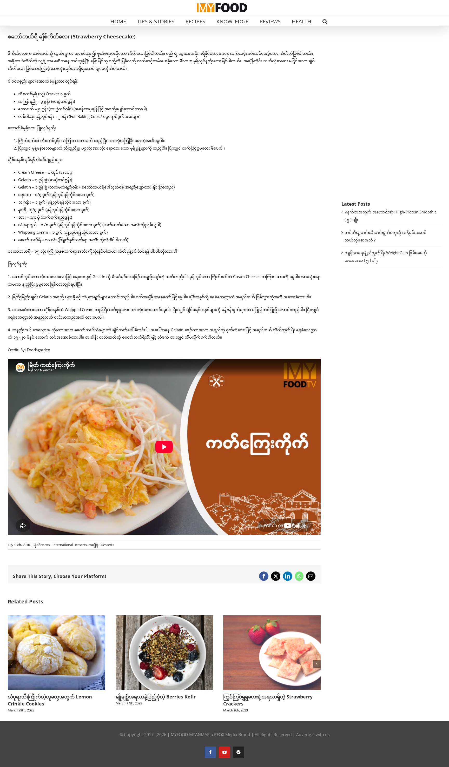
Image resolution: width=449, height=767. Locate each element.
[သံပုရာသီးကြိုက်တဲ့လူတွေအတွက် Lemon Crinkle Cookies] (56, 618)
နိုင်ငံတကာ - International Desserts (60, 544)
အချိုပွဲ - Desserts (101, 544)
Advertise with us (313, 734)
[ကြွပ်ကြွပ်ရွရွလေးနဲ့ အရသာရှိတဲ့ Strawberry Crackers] (272, 618)
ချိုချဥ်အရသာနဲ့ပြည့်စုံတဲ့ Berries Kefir (156, 697)
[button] (324, 21)
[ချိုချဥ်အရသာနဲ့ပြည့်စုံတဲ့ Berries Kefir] (164, 618)
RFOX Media (225, 734)
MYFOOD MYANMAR (190, 734)
